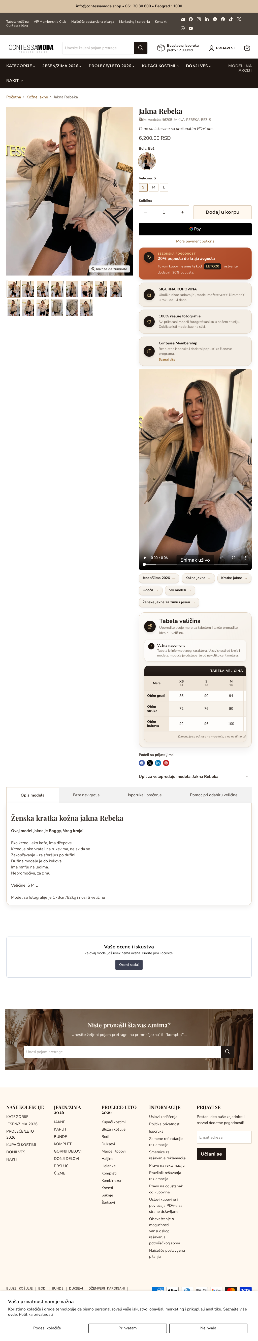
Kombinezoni (112, 1180)
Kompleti (109, 1173)
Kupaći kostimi (113, 1122)
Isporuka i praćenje (145, 795)
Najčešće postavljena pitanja (92, 22)
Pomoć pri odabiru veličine (214, 795)
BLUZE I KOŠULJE (19, 1288)
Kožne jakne (37, 97)
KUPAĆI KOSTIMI (159, 65)
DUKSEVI (76, 1288)
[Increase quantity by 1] (182, 212)
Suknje (107, 1195)
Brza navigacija (86, 795)
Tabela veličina (17, 22)
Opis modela (33, 795)
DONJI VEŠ (197, 65)
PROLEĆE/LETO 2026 (110, 65)
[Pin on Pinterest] (166, 763)
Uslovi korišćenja (163, 1116)
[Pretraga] (140, 48)
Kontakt (161, 22)
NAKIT (13, 80)
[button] (223, 48)
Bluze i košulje (113, 1129)
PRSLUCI (62, 1165)
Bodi (105, 1136)
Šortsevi (108, 1202)
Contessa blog (17, 26)
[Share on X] (150, 763)
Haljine (107, 1158)
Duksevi (108, 1143)
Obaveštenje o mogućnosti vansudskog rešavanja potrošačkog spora (164, 1231)
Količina (145, 201)
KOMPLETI (63, 1143)
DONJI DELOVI (66, 1158)
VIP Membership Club (50, 22)
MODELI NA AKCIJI (240, 68)
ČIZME (59, 1173)
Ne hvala (208, 1328)
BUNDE (60, 1136)
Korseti (107, 1187)
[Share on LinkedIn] (158, 763)
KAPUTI (61, 1129)
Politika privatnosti (36, 1314)
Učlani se (211, 1154)
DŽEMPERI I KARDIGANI (106, 1288)
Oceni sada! (129, 964)
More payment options (195, 241)
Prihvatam (127, 1328)
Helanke (109, 1165)
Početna (13, 97)
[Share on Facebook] (142, 763)
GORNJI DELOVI (68, 1151)
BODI (42, 1288)
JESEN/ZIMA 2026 (61, 65)
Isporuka (156, 1131)
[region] (195, 704)
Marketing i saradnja (134, 22)
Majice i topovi (113, 1151)
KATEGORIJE (19, 65)
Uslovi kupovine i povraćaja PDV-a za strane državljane (165, 1205)
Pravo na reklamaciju (166, 1165)
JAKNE (59, 1122)
